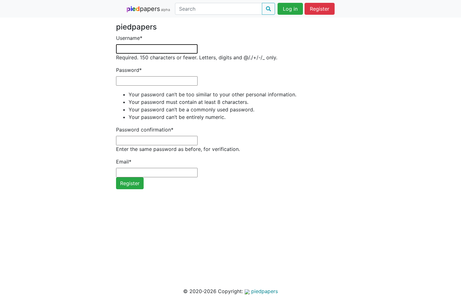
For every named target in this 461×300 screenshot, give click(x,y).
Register (319, 9)
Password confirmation (144, 129)
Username (129, 38)
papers (148, 9)
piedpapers (264, 291)
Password (129, 70)
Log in (290, 9)
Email (123, 161)
